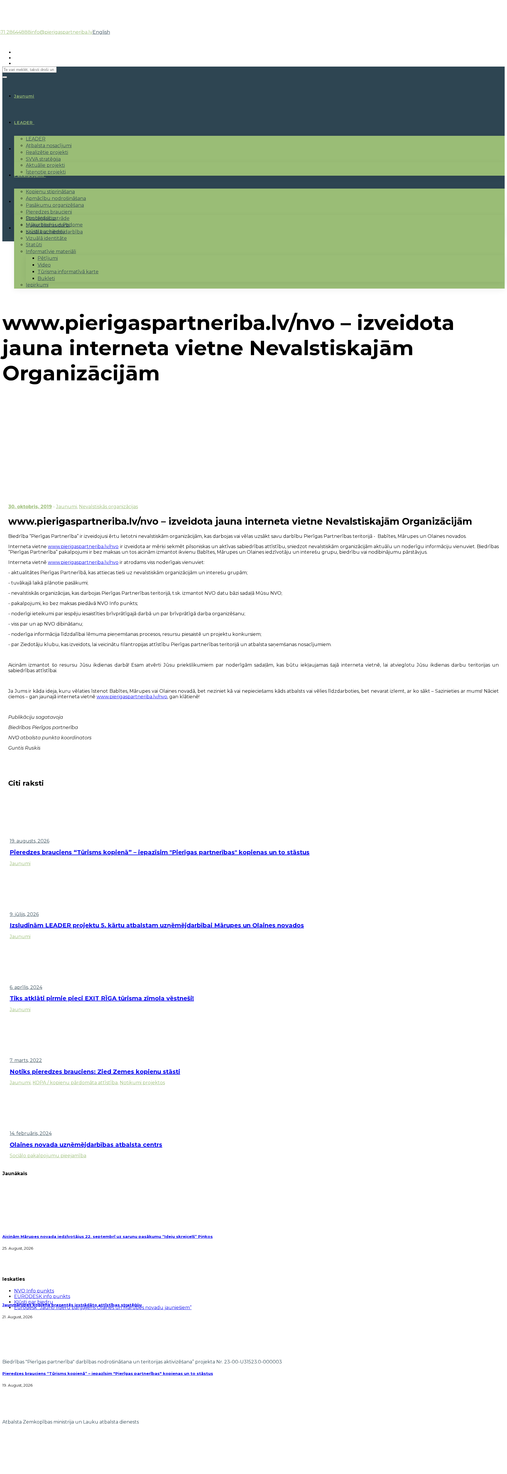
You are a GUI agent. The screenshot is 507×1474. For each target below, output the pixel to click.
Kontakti (24, 228)
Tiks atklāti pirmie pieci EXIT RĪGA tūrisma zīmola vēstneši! (102, 998)
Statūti (34, 245)
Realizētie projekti (47, 152)
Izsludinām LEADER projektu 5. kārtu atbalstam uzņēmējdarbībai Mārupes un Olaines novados (157, 925)
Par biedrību (41, 218)
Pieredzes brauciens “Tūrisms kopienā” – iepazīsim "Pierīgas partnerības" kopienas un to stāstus (160, 852)
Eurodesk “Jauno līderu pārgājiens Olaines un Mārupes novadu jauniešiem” (103, 1307)
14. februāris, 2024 (31, 1133)
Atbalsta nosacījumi (49, 145)
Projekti (23, 149)
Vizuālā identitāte (46, 238)
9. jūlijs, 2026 (24, 914)
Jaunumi (66, 506)
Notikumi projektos (142, 1082)
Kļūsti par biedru (45, 231)
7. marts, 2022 (26, 1060)
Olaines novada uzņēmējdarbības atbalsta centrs (86, 1144)
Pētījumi (48, 258)
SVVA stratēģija (43, 159)
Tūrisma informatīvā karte (68, 272)
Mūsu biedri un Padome (54, 225)
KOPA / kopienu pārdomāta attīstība (75, 1082)
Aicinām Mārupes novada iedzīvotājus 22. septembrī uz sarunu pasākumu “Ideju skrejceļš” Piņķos (107, 1236)
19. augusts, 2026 (29, 841)
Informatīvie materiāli (51, 251)
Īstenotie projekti (46, 172)
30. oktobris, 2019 (30, 506)
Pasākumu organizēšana (55, 205)
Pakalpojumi (29, 175)
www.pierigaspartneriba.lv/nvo (83, 546)
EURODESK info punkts (42, 1296)
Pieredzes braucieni (49, 212)
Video (44, 265)
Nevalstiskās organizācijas (108, 506)
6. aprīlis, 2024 (26, 987)
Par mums (26, 201)
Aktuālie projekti (45, 165)
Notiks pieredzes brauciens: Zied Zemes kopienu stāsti (95, 1071)
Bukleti (46, 278)
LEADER (23, 122)
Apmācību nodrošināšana (56, 198)
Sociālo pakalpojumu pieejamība (48, 1155)
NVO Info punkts (34, 1291)
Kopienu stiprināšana (50, 191)
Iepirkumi (37, 285)
